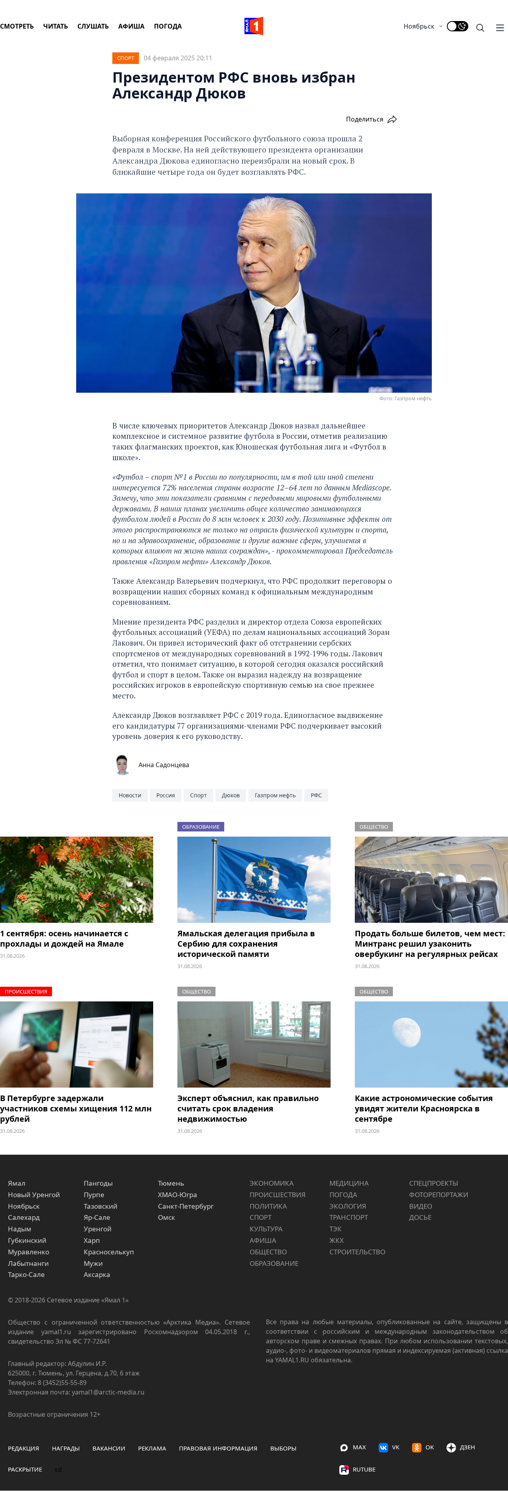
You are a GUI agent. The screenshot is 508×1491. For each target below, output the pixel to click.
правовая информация (218, 1448)
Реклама (152, 1448)
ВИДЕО (420, 1206)
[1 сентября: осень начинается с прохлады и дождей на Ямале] (76, 880)
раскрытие (25, 1469)
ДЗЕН (467, 1447)
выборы (283, 1448)
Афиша (131, 26)
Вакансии (108, 1448)
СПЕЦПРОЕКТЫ (433, 1183)
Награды (66, 1448)
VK (395, 1447)
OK (429, 1447)
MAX (359, 1447)
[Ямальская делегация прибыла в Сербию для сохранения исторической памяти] (254, 880)
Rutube (364, 1469)
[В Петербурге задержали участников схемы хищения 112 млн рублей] (76, 1044)
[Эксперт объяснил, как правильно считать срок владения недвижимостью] (254, 1044)
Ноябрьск (419, 26)
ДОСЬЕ (420, 1217)
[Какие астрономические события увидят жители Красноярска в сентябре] (431, 1044)
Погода (168, 26)
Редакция (23, 1448)
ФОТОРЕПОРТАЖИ (438, 1194)
